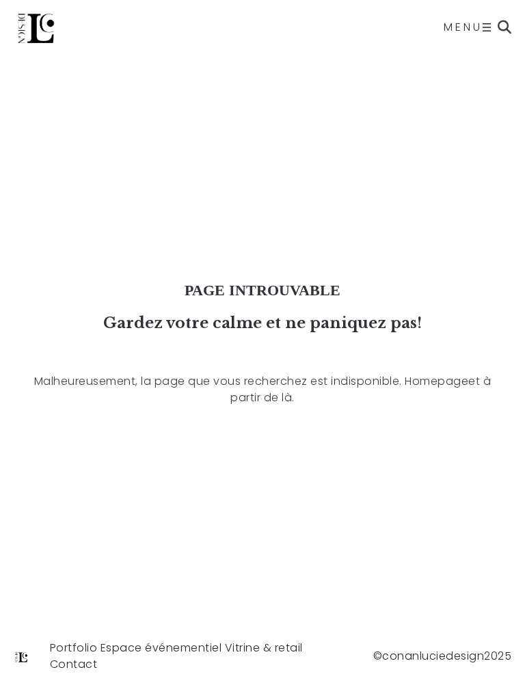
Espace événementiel (161, 648)
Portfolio (74, 648)
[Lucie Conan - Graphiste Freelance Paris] (37, 27)
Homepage (436, 381)
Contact (74, 664)
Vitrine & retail (264, 648)
